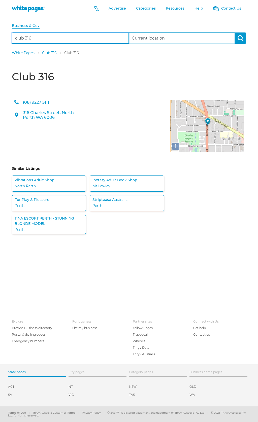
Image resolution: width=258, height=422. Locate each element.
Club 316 (50, 53)
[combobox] (70, 38)
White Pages (24, 53)
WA (192, 395)
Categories (146, 8)
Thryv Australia (144, 354)
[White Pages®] (28, 8)
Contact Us (230, 8)
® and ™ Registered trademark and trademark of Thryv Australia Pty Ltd (156, 412)
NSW (133, 387)
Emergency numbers (28, 341)
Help (199, 8)
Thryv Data (141, 347)
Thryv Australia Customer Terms (54, 412)
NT (71, 387)
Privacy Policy (92, 412)
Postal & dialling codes (29, 334)
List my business (84, 328)
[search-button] (240, 38)
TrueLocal (140, 334)
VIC (71, 395)
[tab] (28, 26)
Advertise (117, 8)
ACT (11, 387)
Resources (175, 8)
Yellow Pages (143, 328)
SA (10, 395)
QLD (192, 387)
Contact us (201, 334)
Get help (199, 328)
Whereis (139, 341)
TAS (132, 395)
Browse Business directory (32, 328)
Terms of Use (17, 412)
